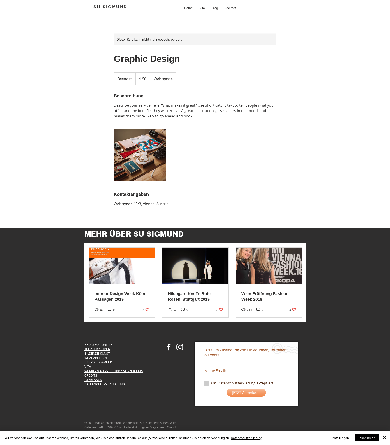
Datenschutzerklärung (246, 438)
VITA (87, 366)
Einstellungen (339, 438)
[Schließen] (384, 437)
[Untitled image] (140, 155)
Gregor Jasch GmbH (163, 427)
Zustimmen (367, 438)
